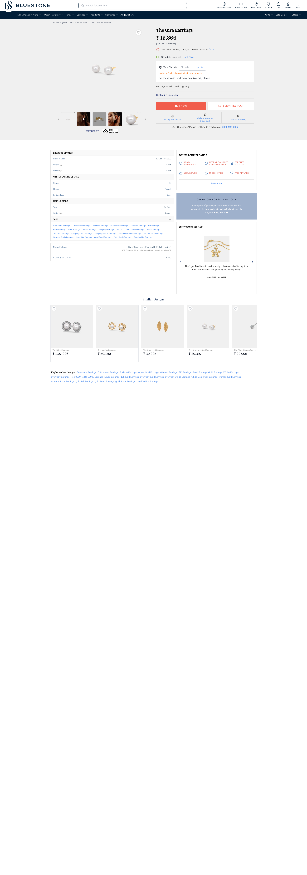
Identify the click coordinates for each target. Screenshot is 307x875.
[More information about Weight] (61, 213)
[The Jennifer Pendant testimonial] (216, 249)
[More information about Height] (61, 165)
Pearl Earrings (59, 229)
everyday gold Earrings (81, 233)
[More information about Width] (60, 171)
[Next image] (145, 119)
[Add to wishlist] (138, 32)
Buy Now (181, 105)
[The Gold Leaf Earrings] (162, 326)
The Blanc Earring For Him (245, 350)
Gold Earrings (74, 229)
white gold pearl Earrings (129, 233)
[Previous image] (58, 119)
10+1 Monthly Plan (230, 105)
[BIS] (110, 131)
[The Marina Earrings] (117, 326)
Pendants (95, 15)
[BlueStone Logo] (27, 5)
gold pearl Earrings (102, 237)
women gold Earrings (153, 233)
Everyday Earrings (106, 229)
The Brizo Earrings (61, 350)
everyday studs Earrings (105, 233)
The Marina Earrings (107, 350)
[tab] (68, 119)
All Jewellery (127, 15)
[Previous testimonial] (180, 262)
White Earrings (89, 229)
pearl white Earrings (143, 237)
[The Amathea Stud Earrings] (208, 326)
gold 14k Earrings (84, 237)
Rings (69, 15)
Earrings (81, 15)
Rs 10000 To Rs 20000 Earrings (130, 229)
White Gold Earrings (119, 225)
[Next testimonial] (252, 262)
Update (199, 67)
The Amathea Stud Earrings (201, 350)
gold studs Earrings (122, 237)
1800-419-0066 (230, 127)
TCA (211, 49)
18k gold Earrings (61, 233)
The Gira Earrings (101, 22)
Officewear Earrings (81, 225)
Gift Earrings (153, 225)
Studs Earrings (153, 229)
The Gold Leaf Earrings (153, 350)
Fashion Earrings (100, 225)
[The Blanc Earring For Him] (253, 326)
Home (56, 22)
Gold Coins (281, 15)
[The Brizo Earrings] (72, 326)
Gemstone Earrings (61, 225)
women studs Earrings (63, 237)
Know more (217, 183)
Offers (295, 15)
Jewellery (68, 22)
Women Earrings (138, 225)
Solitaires (110, 15)
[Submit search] (82, 5)
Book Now (188, 57)
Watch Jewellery (52, 15)
